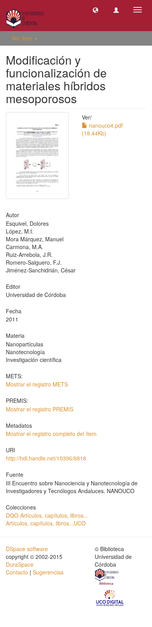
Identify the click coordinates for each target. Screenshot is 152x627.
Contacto (17, 572)
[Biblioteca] (107, 577)
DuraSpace (20, 564)
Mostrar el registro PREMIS (39, 409)
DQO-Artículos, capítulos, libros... (47, 515)
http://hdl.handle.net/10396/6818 (46, 458)
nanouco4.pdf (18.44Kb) (102, 129)
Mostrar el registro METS (37, 384)
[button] (95, 9)
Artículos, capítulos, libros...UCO (46, 523)
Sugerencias (48, 572)
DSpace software (27, 549)
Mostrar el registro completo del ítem (51, 433)
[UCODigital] (110, 597)
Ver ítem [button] (23, 38)
